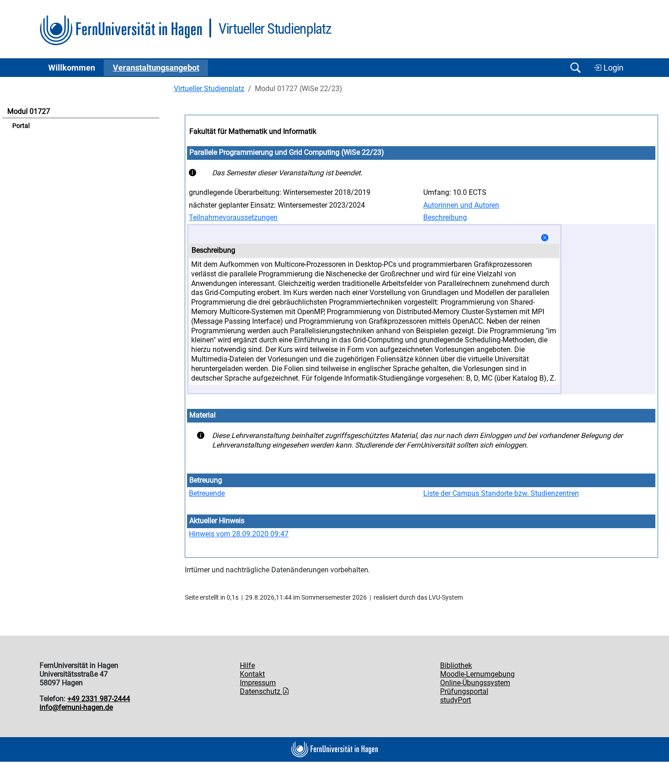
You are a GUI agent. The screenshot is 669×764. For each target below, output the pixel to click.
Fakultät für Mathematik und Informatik (252, 131)
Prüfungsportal (464, 691)
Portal (21, 126)
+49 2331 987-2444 (98, 698)
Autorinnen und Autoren (461, 205)
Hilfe (247, 665)
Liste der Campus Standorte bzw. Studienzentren (501, 493)
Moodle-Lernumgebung (477, 674)
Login (612, 67)
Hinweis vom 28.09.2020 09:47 (239, 534)
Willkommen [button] (71, 67)
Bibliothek (456, 665)
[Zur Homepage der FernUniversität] (121, 30)
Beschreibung (445, 217)
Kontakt (252, 674)
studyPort (455, 700)
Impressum (258, 682)
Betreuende (207, 493)
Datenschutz (261, 691)
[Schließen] (544, 238)
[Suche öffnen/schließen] (575, 67)
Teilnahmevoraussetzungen (233, 217)
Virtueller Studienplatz (209, 88)
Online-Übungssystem (475, 682)
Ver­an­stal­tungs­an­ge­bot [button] (156, 67)
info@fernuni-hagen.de (76, 707)
